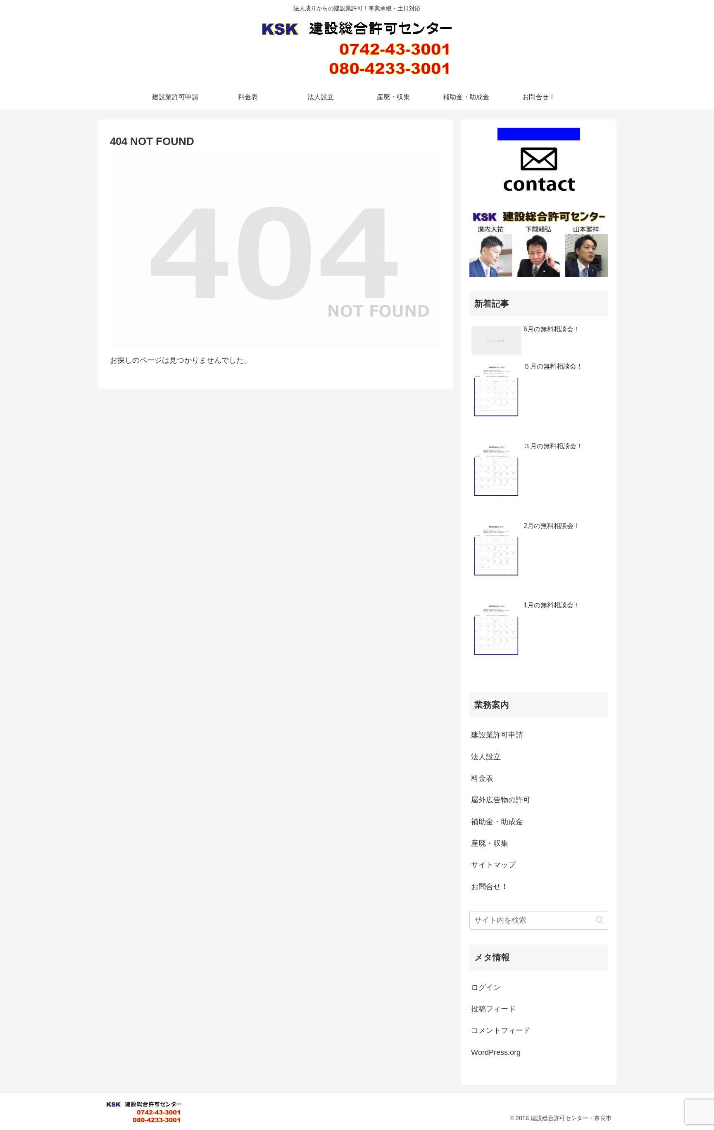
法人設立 (486, 757)
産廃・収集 (489, 843)
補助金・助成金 (497, 822)
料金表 (482, 778)
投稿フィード (493, 1009)
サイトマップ (493, 865)
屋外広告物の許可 (501, 800)
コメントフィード (501, 1030)
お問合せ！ (489, 887)
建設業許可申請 (497, 735)
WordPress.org (496, 1052)
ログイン (486, 987)
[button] (600, 920)
